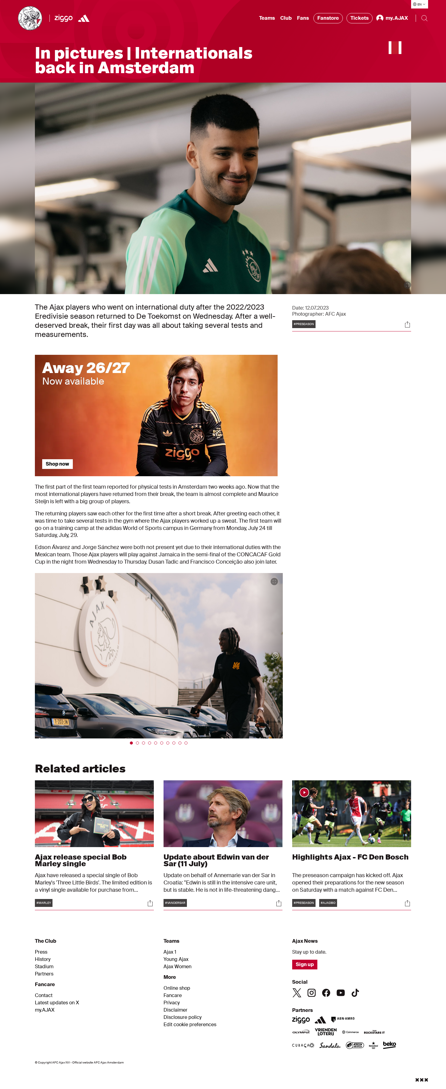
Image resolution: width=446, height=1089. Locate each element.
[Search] (424, 18)
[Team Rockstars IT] (374, 1032)
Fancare (173, 995)
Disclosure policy (182, 1017)
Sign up (305, 964)
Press (41, 952)
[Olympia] (301, 1032)
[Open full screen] (407, 285)
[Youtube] (341, 993)
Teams (267, 18)
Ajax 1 (170, 952)
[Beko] (389, 1046)
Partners (44, 974)
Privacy (172, 1003)
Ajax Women (177, 967)
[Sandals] (330, 1046)
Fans (303, 18)
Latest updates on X (57, 1003)
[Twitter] (297, 993)
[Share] (407, 324)
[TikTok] (355, 993)
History (42, 959)
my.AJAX (45, 1010)
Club (286, 18)
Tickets (359, 18)
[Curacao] (303, 1046)
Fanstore (328, 18)
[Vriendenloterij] (326, 1032)
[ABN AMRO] (342, 1019)
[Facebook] (326, 993)
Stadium (44, 967)
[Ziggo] (64, 18)
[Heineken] (373, 1046)
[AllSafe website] (355, 1046)
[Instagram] (311, 993)
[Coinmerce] (350, 1032)
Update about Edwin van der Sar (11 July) (216, 860)
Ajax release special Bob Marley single (81, 860)
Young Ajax (176, 959)
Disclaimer (176, 1010)
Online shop (177, 988)
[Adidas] (84, 18)
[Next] (269, 655)
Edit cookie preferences (190, 1024)
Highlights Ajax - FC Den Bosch (350, 857)
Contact (43, 995)
